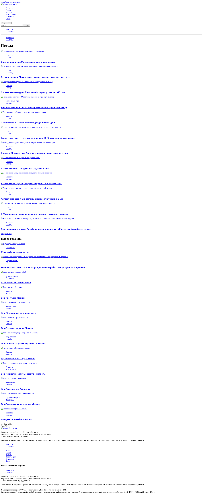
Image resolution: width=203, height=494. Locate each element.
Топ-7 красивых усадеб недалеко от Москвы (23, 343)
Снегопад (9, 73)
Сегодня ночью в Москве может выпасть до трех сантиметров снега (35, 77)
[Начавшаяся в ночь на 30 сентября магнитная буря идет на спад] (27, 97)
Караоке (9, 322)
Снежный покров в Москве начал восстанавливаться (28, 62)
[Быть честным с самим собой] (13, 272)
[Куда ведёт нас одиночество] (13, 244)
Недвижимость (12, 261)
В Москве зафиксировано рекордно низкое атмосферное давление (34, 214)
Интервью (10, 17)
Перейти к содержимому (11, 2)
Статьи (8, 10)
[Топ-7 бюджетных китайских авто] (15, 302)
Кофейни (9, 413)
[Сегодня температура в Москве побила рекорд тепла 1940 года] (27, 82)
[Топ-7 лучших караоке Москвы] (14, 318)
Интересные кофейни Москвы (16, 419)
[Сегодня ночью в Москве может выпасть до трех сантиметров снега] (29, 66)
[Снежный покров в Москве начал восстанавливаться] (23, 51)
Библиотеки (10, 382)
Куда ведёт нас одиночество (15, 252)
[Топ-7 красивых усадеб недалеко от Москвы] (19, 333)
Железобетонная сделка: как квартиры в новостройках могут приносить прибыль (43, 267)
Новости (9, 8)
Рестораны (10, 400)
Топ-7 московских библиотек (16, 389)
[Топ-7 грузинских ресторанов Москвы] (17, 394)
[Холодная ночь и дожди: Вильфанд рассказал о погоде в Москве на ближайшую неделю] (37, 219)
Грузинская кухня (13, 398)
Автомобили (11, 306)
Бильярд (9, 352)
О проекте (10, 32)
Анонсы (9, 12)
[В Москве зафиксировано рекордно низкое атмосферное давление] (28, 203)
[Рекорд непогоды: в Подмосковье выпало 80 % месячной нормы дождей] (31, 127)
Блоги (8, 19)
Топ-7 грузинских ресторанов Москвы (20, 404)
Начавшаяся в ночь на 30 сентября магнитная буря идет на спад (34, 107)
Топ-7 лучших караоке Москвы (17, 328)
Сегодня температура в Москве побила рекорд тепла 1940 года (33, 92)
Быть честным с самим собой (16, 282)
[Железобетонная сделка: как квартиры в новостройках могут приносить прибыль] (34, 257)
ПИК (8, 263)
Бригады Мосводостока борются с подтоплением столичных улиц (34, 153)
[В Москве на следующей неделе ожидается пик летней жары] (26, 173)
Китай (8, 308)
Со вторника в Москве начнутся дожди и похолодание (28, 122)
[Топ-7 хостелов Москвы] (11, 287)
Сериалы (9, 367)
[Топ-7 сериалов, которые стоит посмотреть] (19, 363)
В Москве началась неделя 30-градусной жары (25, 168)
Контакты (10, 29)
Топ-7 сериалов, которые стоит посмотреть (23, 374)
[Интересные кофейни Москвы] (14, 409)
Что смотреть (11, 369)
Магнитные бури (12, 101)
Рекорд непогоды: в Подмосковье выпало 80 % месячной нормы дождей (38, 138)
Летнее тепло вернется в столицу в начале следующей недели (32, 199)
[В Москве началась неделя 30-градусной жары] (20, 158)
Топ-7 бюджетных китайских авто (18, 313)
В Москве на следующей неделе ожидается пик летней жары (31, 183)
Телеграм (9, 472)
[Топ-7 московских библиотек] (13, 378)
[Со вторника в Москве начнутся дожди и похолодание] (24, 112)
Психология (10, 248)
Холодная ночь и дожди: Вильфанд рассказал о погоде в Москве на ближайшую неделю (46, 229)
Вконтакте (10, 470)
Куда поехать (11, 337)
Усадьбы (9, 339)
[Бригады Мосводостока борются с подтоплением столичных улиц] (28, 143)
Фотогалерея (11, 14)
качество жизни (12, 276)
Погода (9, 57)
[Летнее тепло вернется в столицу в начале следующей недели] (26, 188)
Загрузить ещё (6, 234)
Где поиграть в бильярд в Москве (18, 358)
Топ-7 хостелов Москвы (13, 298)
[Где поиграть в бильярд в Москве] (15, 348)
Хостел (8, 293)
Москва (9, 86)
